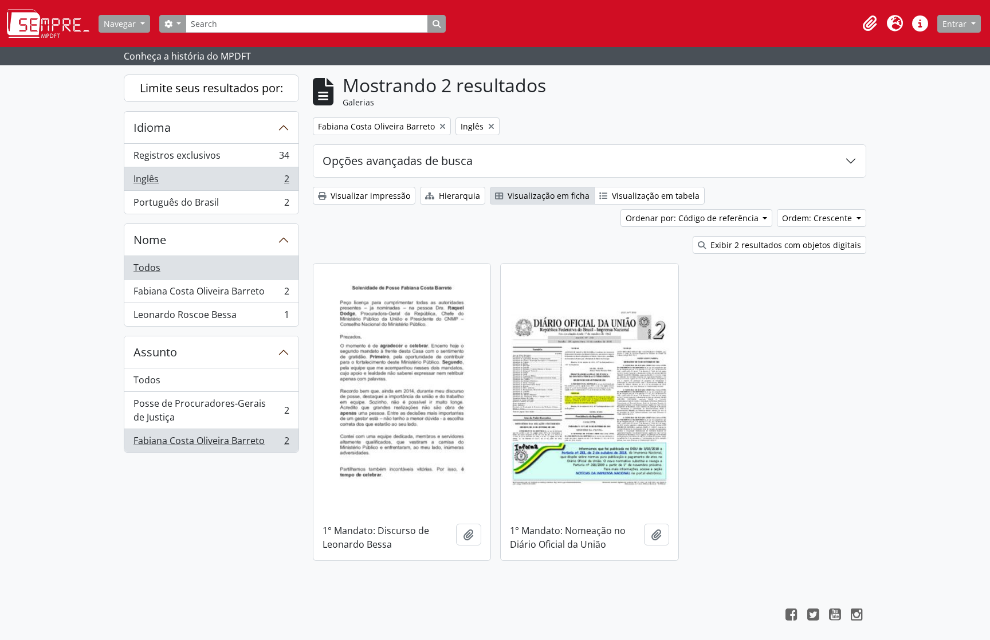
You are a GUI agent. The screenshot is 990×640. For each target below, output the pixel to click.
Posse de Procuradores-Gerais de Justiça (211, 410)
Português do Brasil (211, 205)
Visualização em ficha (547, 195)
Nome (149, 240)
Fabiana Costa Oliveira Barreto (211, 294)
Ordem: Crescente (818, 218)
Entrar (955, 23)
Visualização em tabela (655, 195)
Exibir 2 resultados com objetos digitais (784, 244)
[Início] (53, 23)
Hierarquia (458, 195)
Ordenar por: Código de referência (693, 218)
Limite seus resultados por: (211, 88)
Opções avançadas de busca (398, 160)
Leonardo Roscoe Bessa (211, 317)
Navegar (121, 23)
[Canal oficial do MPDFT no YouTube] (834, 616)
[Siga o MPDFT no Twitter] (813, 616)
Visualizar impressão (369, 195)
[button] (869, 23)
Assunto (155, 352)
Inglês (211, 181)
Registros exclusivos (211, 158)
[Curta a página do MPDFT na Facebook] (791, 616)
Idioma (152, 127)
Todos (146, 267)
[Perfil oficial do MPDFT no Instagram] (856, 616)
